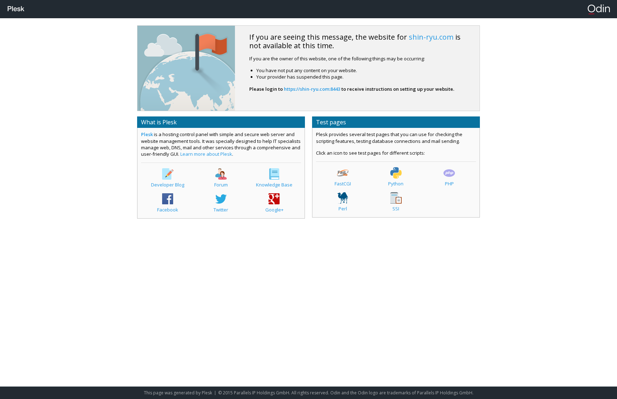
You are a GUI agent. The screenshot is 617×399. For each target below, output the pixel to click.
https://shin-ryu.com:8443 (312, 89)
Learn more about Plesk (206, 154)
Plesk (147, 134)
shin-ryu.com (431, 37)
